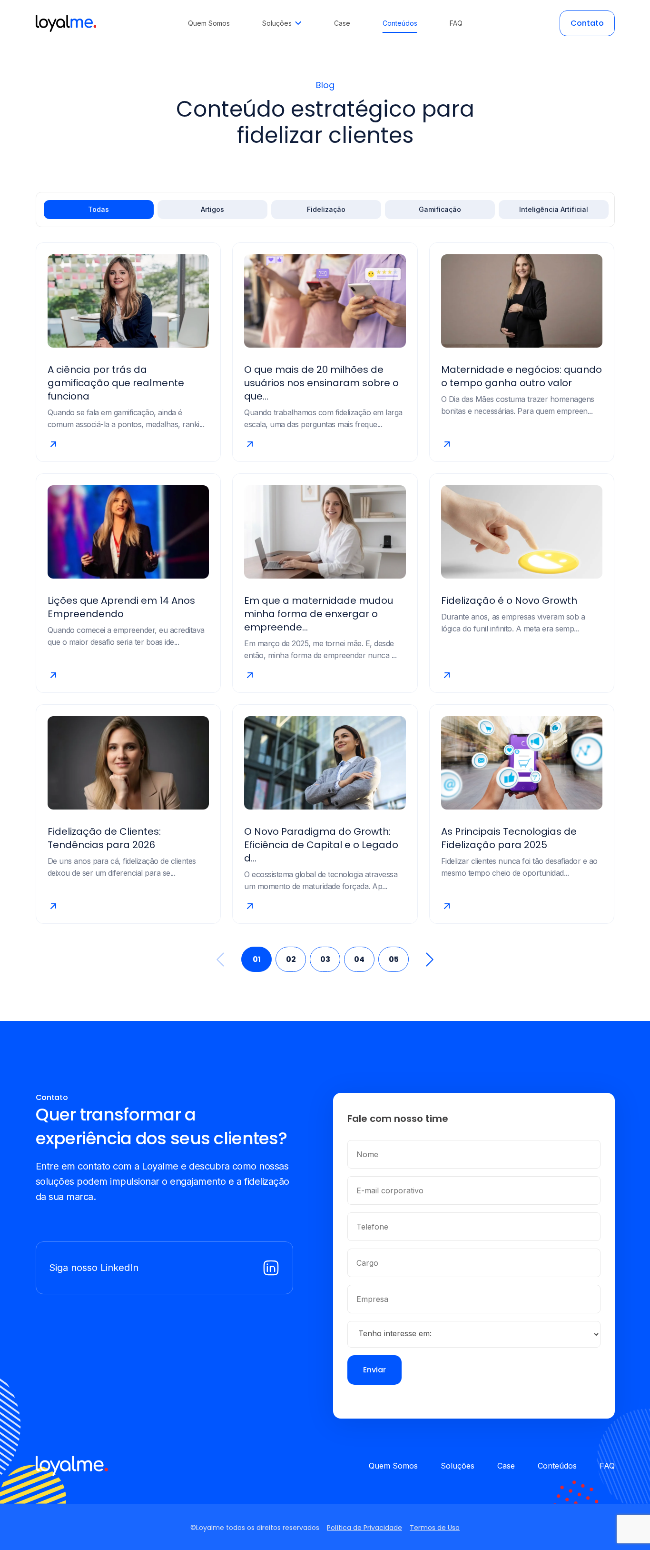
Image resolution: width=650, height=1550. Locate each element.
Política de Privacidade (364, 1527)
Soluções (457, 1465)
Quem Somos (393, 1465)
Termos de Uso (435, 1527)
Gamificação (440, 209)
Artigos (212, 209)
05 (394, 959)
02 (291, 959)
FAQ (607, 1465)
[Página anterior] (224, 959)
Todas (98, 209)
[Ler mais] (128, 444)
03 (325, 959)
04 (359, 959)
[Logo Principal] (66, 23)
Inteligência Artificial (553, 209)
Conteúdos (557, 1465)
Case (506, 1465)
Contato (587, 23)
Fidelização (326, 209)
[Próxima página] (425, 959)
